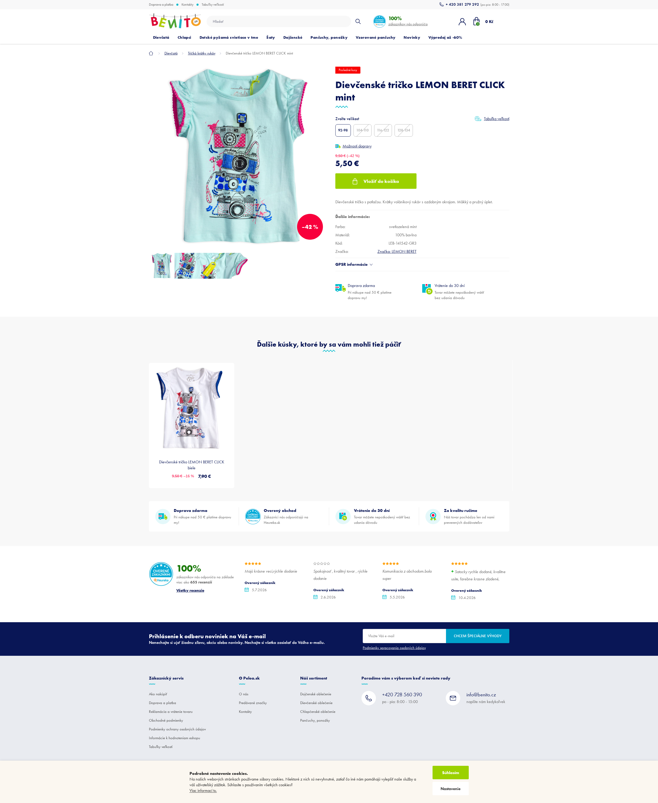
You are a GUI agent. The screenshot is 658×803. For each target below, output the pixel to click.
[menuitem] (161, 37)
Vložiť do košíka (381, 181)
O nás (243, 694)
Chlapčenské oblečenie (317, 711)
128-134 (403, 130)
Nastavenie (450, 788)
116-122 (383, 130)
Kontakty (187, 5)
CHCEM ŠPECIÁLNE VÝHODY (478, 635)
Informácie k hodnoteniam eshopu (174, 738)
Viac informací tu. (203, 790)
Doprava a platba (161, 5)
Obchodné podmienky (166, 720)
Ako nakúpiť (158, 694)
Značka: (397, 251)
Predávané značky (253, 702)
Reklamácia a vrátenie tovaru (171, 711)
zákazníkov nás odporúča (408, 20)
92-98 (343, 130)
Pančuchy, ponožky (315, 720)
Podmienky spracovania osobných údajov (394, 647)
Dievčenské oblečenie (316, 702)
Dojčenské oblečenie (315, 694)
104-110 (362, 130)
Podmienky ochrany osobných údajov (177, 729)
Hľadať (358, 21)
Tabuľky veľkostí (213, 5)
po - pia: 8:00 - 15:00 (402, 697)
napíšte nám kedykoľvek (485, 697)
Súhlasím (450, 772)
